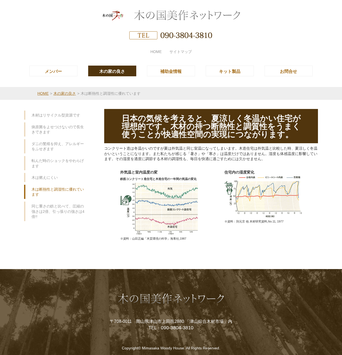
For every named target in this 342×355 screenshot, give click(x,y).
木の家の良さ (64, 93)
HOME (43, 93)
